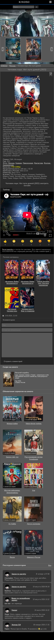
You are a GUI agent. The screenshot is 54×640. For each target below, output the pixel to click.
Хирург (14, 610)
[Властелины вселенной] (34, 49)
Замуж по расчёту (19, 574)
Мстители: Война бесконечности (11, 282)
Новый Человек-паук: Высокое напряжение (43, 283)
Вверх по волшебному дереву (21, 599)
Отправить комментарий (13, 361)
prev (3, 49)
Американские (8, 165)
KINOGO (4, 66)
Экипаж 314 (16, 625)
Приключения (28, 163)
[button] (50, 74)
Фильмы (12, 66)
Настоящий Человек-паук (12, 310)
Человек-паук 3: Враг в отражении (27, 310)
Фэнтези (47, 163)
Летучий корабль (22, 373)
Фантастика (38, 163)
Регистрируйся (7, 249)
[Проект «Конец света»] (13, 49)
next (51, 49)
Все (49, 565)
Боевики (19, 163)
